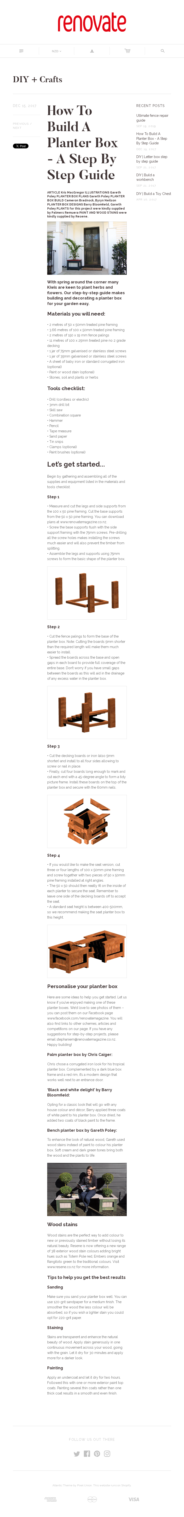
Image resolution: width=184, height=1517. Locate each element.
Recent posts (150, 106)
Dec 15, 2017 (25, 106)
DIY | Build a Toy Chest (153, 194)
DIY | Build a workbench (145, 177)
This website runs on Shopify (112, 1485)
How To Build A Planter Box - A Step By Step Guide (151, 138)
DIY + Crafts (38, 79)
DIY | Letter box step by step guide (151, 159)
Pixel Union (84, 1485)
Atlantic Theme (62, 1485)
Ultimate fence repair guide (152, 118)
